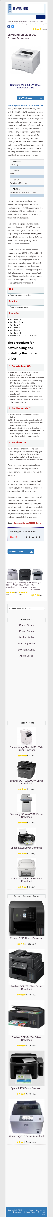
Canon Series (26, 625)
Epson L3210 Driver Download (26, 938)
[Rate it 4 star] (36, 537)
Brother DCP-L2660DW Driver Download (26, 782)
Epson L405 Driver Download (26, 1088)
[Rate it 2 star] (29, 537)
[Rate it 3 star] (33, 537)
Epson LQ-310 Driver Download (26, 1136)
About (31, 1210)
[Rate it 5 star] (39, 537)
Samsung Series (26, 643)
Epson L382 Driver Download (26, 847)
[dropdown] (41, 17)
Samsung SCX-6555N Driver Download (12, 584)
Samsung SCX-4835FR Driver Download (26, 815)
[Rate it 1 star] (26, 537)
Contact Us (40, 1210)
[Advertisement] (26, 95)
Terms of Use (41, 1213)
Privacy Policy (29, 1212)
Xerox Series (26, 655)
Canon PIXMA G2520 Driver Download (26, 880)
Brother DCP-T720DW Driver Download (26, 987)
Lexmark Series (26, 649)
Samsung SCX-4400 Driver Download (25, 584)
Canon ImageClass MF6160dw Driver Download (26, 748)
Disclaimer (17, 1212)
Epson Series (26, 631)
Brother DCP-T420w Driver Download (26, 1038)
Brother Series (26, 637)
